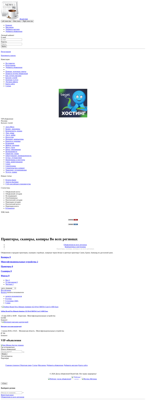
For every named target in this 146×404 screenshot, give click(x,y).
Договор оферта (11, 82)
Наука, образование (13, 149)
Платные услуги (11, 80)
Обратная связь (26, 365)
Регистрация (6, 52)
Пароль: (4, 42)
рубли (8, 299)
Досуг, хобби (10, 135)
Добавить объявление (13, 31)
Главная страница (12, 365)
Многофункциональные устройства (19, 262)
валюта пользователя (13, 296)
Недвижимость (11, 152)
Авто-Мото (9, 127)
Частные (9, 284)
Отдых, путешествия (13, 158)
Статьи (8, 86)
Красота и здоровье (13, 141)
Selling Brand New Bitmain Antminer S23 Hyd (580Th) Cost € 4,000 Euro (24, 311)
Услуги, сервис (11, 172)
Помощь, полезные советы (15, 71)
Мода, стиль (10, 147)
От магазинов (11, 282)
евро (7, 303)
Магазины (10, 27)
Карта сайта (10, 84)
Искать (4, 354)
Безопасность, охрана (13, 131)
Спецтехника (10, 166)
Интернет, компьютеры (14, 139)
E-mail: (3, 37)
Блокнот (9, 25)
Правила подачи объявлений (16, 74)
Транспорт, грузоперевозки (16, 170)
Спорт (7, 164)
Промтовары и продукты (15, 160)
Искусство (9, 137)
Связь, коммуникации (14, 162)
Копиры (6, 257)
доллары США (11, 301)
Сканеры (6, 271)
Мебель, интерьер (12, 145)
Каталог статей (11, 78)
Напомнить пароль (8, 55)
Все (7, 280)
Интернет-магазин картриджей (11, 326)
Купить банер (10, 180)
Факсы (5, 275)
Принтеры (7, 266)
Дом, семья (9, 133)
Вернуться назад (7, 395)
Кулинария (9, 143)
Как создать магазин (13, 76)
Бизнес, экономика (12, 129)
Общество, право (12, 154)
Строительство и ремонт (15, 168)
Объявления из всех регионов (12, 397)
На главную (10, 63)
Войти (4, 46)
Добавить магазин (12, 29)
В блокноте (9, 208)
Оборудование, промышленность (18, 156)
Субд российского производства (18, 184)
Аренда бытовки (11, 182)
